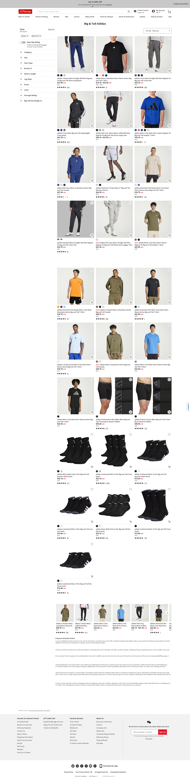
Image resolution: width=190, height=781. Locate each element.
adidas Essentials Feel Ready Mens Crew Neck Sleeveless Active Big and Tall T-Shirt (74, 311)
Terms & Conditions (81, 776)
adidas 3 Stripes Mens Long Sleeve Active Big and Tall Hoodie (113, 311)
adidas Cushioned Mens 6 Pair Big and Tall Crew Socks (114, 475)
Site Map (99, 743)
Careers (99, 725)
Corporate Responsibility (105, 734)
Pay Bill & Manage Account (53, 722)
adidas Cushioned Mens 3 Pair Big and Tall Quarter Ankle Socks (150, 475)
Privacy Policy (68, 772)
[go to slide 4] (96, 6)
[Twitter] (73, 766)
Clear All (51, 29)
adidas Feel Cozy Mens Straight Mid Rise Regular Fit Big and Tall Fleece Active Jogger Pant (114, 244)
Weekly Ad (74, 728)
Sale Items (47, 710)
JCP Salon (73, 731)
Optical (72, 737)
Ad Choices (92, 776)
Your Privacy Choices (82, 772)
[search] (129, 11)
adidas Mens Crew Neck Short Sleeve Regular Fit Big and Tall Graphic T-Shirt (153, 134)
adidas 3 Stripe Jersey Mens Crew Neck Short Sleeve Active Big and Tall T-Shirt (74, 366)
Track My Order (23, 722)
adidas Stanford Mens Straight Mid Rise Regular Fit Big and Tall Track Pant (75, 244)
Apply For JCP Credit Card (53, 725)
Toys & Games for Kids (36, 710)
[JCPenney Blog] (95, 766)
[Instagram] (77, 766)
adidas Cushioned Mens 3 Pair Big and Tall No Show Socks (74, 585)
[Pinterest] (86, 766)
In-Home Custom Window (79, 743)
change (44, 45)
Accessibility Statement (118, 772)
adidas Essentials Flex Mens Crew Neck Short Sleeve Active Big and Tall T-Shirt (151, 311)
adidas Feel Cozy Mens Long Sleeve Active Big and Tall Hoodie (74, 189)
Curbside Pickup (76, 725)
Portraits (73, 734)
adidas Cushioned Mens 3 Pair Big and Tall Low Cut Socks (74, 530)
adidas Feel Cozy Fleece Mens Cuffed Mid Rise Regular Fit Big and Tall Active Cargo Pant (113, 134)
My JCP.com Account (24, 725)
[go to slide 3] (94, 6)
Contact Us (21, 731)
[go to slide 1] (90, 6)
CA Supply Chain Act (101, 772)
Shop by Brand (101, 740)
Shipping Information (25, 737)
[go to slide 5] (98, 6)
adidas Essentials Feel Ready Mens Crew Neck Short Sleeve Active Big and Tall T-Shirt (152, 189)
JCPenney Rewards (24, 728)
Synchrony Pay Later (24, 740)
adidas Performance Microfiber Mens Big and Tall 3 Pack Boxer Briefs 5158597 (113, 420)
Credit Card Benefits (51, 728)
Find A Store (74, 722)
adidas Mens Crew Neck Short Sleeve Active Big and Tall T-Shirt (113, 79)
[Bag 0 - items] (169, 11)
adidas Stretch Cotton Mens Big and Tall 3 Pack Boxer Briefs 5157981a (152, 420)
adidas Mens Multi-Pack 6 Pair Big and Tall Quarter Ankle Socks (73, 475)
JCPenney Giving (102, 737)
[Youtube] (91, 766)
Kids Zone (73, 740)
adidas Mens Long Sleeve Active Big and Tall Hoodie (113, 366)
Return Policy (22, 734)
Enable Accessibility (181, 4)
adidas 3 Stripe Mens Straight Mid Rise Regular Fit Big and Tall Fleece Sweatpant (74, 79)
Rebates (20, 749)
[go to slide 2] (92, 6)
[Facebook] (82, 766)
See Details (148, 739)
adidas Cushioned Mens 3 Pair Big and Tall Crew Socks (153, 530)
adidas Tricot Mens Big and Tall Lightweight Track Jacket (73, 134)
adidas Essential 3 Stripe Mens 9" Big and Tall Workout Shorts (113, 189)
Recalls (19, 743)
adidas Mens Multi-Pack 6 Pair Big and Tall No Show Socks (113, 530)
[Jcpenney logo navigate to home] (25, 11)
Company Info (101, 728)
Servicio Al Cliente (23, 752)
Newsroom (100, 731)
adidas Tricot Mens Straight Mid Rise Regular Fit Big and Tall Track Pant (153, 79)
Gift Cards (21, 746)
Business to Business (104, 722)
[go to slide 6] (100, 6)
